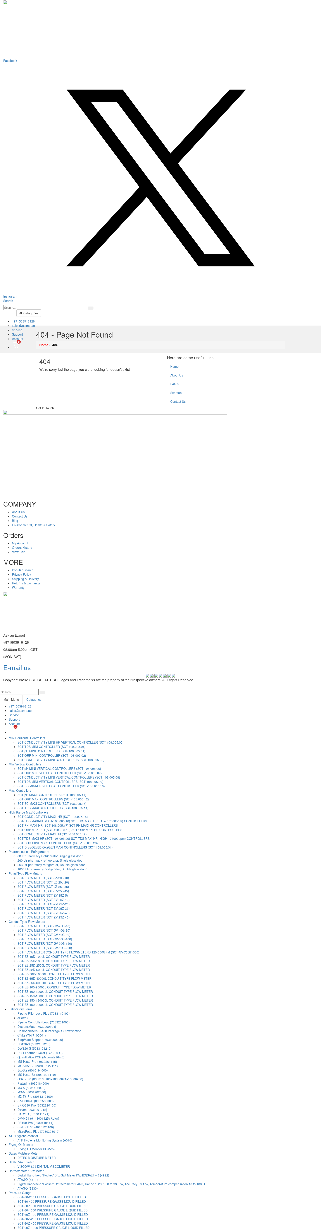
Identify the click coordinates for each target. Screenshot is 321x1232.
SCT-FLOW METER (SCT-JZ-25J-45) (43, 891)
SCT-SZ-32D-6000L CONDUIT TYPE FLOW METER (53, 969)
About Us (176, 375)
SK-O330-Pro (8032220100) (36, 1105)
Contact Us (178, 401)
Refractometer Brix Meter (26, 1171)
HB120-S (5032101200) (33, 1044)
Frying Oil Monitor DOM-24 (36, 1149)
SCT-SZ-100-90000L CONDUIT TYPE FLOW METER (54, 987)
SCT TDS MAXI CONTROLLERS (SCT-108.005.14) (52, 808)
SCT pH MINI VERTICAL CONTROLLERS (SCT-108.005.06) (59, 768)
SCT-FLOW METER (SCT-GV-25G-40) (43, 926)
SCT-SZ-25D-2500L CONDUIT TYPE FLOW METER (53, 965)
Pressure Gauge (20, 1192)
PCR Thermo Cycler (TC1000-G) (40, 1053)
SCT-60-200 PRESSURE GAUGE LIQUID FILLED (51, 1197)
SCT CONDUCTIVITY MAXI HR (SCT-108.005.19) (52, 834)
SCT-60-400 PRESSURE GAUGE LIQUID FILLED (51, 1201)
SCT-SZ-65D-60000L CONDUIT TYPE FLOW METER (54, 983)
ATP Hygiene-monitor (23, 1136)
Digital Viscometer (21, 1162)
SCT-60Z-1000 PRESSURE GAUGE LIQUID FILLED (53, 1227)
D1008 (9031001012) (32, 1109)
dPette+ (22, 1018)
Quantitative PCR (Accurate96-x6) (40, 1057)
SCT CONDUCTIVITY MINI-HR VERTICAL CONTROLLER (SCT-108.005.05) (70, 742)
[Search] (90, 308)
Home (174, 366)
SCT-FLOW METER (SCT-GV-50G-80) (43, 934)
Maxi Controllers (20, 790)
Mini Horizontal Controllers (27, 738)
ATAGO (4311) (27, 1179)
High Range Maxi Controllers (28, 812)
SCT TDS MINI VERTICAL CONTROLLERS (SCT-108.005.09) (60, 781)
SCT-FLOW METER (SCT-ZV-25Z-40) (43, 913)
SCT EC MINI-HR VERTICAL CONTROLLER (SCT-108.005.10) (61, 786)
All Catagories (28, 313)
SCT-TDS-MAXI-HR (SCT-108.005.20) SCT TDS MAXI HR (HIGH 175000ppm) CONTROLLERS (83, 838)
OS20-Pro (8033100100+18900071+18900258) (50, 1079)
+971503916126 (23, 321)
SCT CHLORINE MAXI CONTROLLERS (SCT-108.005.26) (57, 843)
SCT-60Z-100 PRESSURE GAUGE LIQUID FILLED (52, 1214)
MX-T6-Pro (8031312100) (35, 1096)
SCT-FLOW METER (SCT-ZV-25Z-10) (43, 899)
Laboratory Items (20, 1009)
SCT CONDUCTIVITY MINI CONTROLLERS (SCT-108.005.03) (60, 760)
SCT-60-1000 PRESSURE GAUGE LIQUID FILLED (52, 1206)
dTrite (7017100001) (31, 1035)
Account (17, 338)
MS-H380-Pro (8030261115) (37, 1061)
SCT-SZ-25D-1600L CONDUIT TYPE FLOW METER (53, 961)
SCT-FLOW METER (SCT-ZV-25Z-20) (43, 904)
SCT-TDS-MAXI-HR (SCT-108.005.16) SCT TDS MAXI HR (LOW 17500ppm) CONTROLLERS (82, 821)
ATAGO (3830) (27, 1188)
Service (17, 330)
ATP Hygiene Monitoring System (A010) (44, 1140)
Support (17, 334)
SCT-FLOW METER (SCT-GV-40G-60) (43, 930)
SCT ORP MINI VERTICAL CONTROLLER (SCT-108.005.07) (59, 773)
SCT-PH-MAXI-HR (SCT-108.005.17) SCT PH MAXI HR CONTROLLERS (67, 825)
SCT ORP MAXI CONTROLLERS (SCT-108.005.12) (53, 799)
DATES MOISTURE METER (36, 1157)
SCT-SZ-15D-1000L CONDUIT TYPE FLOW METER (53, 956)
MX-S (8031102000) (31, 1088)
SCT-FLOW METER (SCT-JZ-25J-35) (43, 886)
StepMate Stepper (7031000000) (40, 1039)
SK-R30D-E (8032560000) (35, 1101)
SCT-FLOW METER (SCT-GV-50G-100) (44, 939)
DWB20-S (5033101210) (34, 1048)
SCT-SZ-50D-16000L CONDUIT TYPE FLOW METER (54, 974)
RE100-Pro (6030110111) (35, 1122)
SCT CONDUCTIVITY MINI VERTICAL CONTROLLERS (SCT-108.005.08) (68, 777)
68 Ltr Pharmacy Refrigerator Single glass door (50, 856)
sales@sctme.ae (23, 325)
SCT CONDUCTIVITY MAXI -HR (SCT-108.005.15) (52, 816)
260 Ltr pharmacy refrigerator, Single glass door (50, 860)
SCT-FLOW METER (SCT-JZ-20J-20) (43, 882)
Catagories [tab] (33, 699)
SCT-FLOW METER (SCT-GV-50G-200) (44, 948)
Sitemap (176, 392)
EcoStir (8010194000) (32, 1070)
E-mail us (17, 667)
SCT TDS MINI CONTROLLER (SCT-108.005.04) (51, 746)
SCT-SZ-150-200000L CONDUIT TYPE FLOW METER (55, 1004)
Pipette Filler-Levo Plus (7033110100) (43, 1013)
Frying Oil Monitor (21, 1144)
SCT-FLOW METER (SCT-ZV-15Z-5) (42, 895)
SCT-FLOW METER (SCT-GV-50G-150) (44, 943)
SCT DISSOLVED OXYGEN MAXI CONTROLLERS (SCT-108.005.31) (65, 847)
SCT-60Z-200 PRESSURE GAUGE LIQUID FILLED (52, 1219)
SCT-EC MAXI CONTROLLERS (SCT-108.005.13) (51, 803)
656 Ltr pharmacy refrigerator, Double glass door (51, 865)
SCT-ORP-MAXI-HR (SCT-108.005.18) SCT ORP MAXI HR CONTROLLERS (69, 830)
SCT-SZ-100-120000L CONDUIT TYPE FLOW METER (55, 991)
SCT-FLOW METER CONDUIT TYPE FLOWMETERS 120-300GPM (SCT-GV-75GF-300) (78, 952)
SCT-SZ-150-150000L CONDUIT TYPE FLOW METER (55, 996)
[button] (8, 300)
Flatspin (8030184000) (33, 1083)
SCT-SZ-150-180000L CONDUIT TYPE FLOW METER (55, 1000)
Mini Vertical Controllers (25, 764)
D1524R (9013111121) (33, 1114)
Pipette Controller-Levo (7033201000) (43, 1022)
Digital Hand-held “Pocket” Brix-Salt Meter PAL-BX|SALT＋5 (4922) (63, 1175)
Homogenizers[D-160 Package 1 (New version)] (50, 1031)
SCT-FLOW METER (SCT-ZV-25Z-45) (43, 917)
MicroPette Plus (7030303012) (38, 1131)
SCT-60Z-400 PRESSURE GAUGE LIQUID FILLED (52, 1223)
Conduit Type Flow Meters (27, 921)
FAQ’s (174, 384)
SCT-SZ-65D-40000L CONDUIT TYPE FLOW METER (54, 978)
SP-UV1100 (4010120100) (35, 1127)
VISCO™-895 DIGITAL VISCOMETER (43, 1166)
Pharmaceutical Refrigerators (29, 851)
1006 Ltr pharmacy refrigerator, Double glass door (52, 869)
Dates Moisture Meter (24, 1153)
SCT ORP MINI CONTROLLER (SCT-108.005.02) (51, 755)
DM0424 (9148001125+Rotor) (38, 1118)
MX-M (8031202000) (31, 1092)
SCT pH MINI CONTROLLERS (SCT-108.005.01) (51, 751)
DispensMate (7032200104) (36, 1026)
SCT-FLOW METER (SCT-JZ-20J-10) (43, 878)
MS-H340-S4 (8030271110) (36, 1074)
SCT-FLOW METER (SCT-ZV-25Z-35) (43, 908)
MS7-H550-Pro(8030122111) (37, 1066)
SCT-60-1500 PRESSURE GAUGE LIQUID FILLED (52, 1210)
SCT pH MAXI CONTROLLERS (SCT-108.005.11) (51, 795)
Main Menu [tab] (11, 699)
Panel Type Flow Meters (25, 873)
